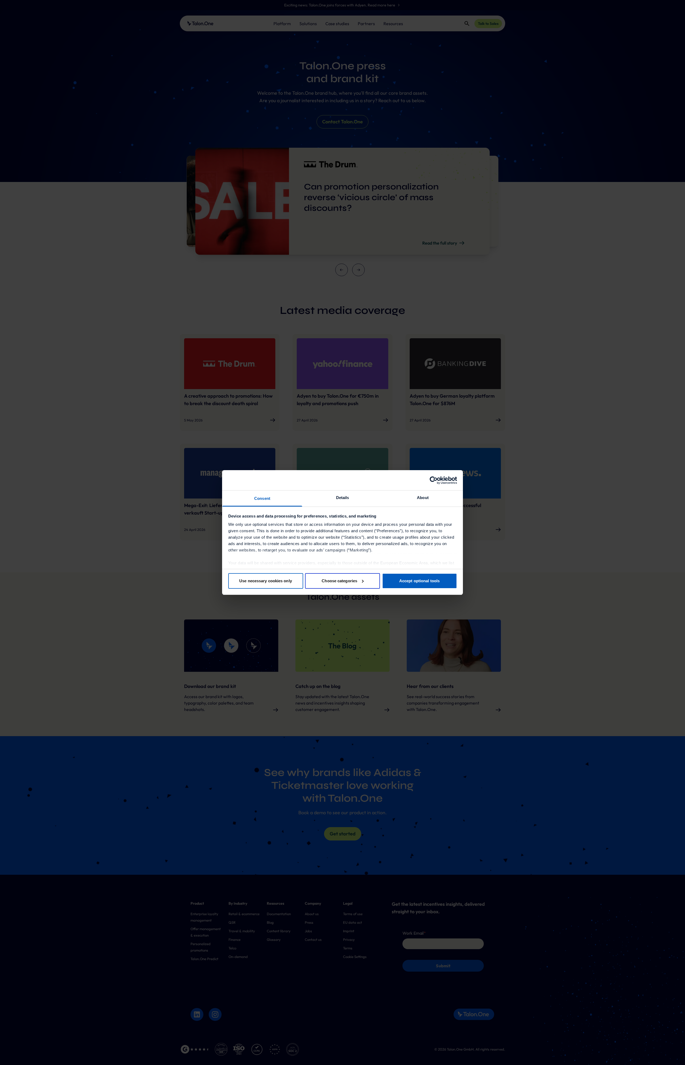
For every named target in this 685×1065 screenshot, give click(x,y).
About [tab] (423, 497)
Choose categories (339, 581)
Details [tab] (342, 497)
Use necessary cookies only (265, 581)
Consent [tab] (262, 498)
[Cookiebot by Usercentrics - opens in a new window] (433, 480)
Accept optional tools (419, 581)
